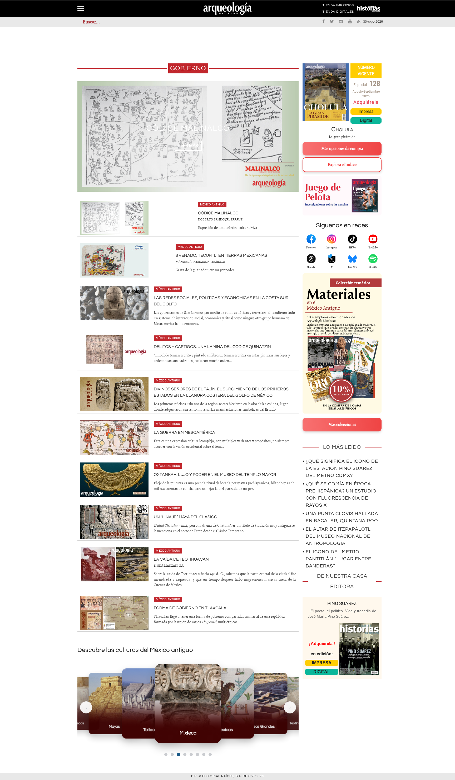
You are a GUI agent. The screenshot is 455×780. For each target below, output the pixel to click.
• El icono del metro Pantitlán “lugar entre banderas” (337, 558)
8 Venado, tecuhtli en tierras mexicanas (221, 255)
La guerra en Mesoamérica (184, 432)
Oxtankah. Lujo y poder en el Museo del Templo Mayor (215, 474)
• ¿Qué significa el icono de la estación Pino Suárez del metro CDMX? (340, 468)
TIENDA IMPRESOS (338, 6)
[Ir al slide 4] (184, 754)
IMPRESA (322, 663)
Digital (366, 120)
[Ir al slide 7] (203, 754)
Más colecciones (342, 424)
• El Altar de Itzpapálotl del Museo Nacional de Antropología (337, 536)
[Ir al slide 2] (172, 754)
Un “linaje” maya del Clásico (185, 517)
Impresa (366, 111)
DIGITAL (321, 672)
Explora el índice (342, 165)
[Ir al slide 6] (197, 754)
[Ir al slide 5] (191, 754)
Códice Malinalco (218, 213)
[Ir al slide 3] (178, 754)
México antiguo (212, 204)
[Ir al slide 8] (210, 754)
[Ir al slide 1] (165, 754)
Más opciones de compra (342, 149)
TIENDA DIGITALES (338, 12)
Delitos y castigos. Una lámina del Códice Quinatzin (212, 347)
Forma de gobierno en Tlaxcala (190, 608)
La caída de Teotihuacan (181, 559)
